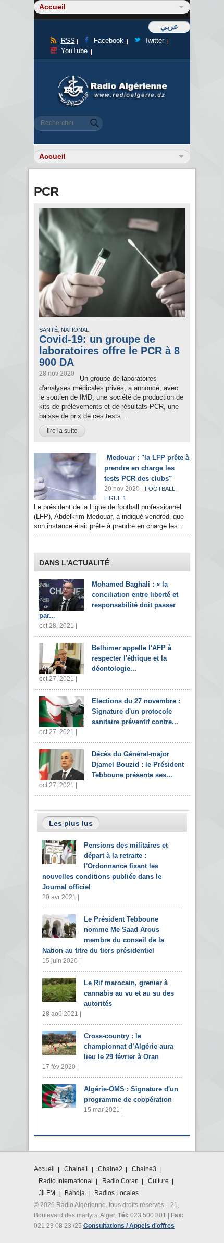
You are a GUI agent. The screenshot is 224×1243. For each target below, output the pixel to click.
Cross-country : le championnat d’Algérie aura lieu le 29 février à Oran (128, 1046)
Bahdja (75, 1193)
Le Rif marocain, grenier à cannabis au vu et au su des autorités (129, 993)
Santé (48, 330)
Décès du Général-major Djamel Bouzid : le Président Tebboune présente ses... (138, 764)
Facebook (108, 40)
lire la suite (62, 430)
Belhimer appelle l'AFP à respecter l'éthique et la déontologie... (131, 658)
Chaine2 (110, 1169)
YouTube (74, 51)
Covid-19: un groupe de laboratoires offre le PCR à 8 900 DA (109, 350)
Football (160, 489)
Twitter (154, 40)
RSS (68, 40)
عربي (169, 26)
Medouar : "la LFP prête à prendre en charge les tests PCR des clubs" (146, 468)
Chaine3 (144, 1169)
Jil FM (47, 1193)
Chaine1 (76, 1169)
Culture (158, 1181)
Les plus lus (71, 823)
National (75, 330)
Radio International (66, 1181)
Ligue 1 (115, 498)
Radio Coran (120, 1181)
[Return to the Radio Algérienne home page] (112, 78)
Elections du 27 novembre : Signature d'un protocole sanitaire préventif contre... (136, 711)
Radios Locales (116, 1193)
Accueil (44, 1169)
